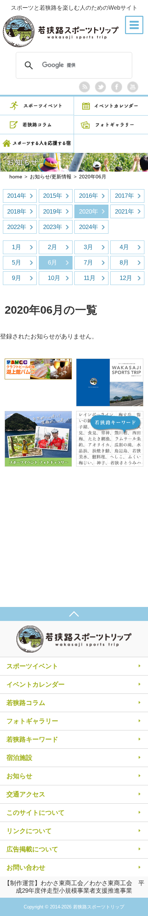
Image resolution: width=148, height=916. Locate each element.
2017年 (124, 195)
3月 (88, 247)
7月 (88, 262)
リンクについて (29, 831)
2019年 (52, 211)
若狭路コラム (25, 702)
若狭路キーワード (32, 739)
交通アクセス (25, 794)
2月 (52, 247)
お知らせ (19, 776)
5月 (16, 262)
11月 (90, 278)
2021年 (124, 211)
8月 (124, 262)
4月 (124, 247)
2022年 (16, 227)
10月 (54, 278)
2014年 (16, 195)
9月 (16, 278)
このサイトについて (35, 812)
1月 (16, 247)
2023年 (52, 227)
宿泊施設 (19, 757)
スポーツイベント (32, 666)
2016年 (88, 195)
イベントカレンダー (35, 684)
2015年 (52, 195)
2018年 (16, 211)
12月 (126, 278)
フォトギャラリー (32, 721)
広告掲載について (32, 849)
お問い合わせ (25, 867)
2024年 (88, 227)
